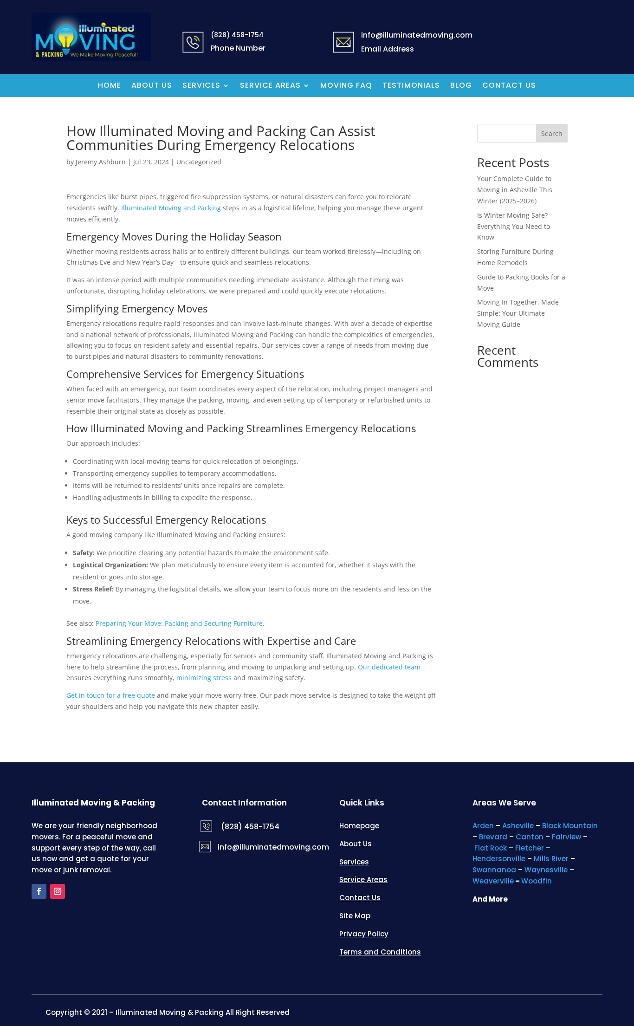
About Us (151, 86)
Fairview (566, 837)
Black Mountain (570, 826)
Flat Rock (490, 848)
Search (552, 133)
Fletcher (529, 848)
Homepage (359, 826)
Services (201, 86)
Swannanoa (494, 870)
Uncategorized (198, 161)
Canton (529, 837)
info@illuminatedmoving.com (273, 847)
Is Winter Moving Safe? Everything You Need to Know (513, 226)
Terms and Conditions (380, 952)
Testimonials (411, 86)
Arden (483, 826)
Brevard (493, 837)
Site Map (354, 916)
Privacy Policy (363, 934)
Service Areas (270, 86)
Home (109, 86)
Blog (461, 86)
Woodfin (536, 881)
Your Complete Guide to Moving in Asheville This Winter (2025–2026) (514, 189)
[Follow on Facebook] (39, 891)
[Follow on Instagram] (57, 891)
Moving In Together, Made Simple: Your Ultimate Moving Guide (518, 313)
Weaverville (493, 881)
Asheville (518, 826)
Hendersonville (498, 859)
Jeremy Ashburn (101, 161)
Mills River (551, 859)
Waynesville (546, 870)
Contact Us (509, 86)
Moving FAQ (346, 86)
